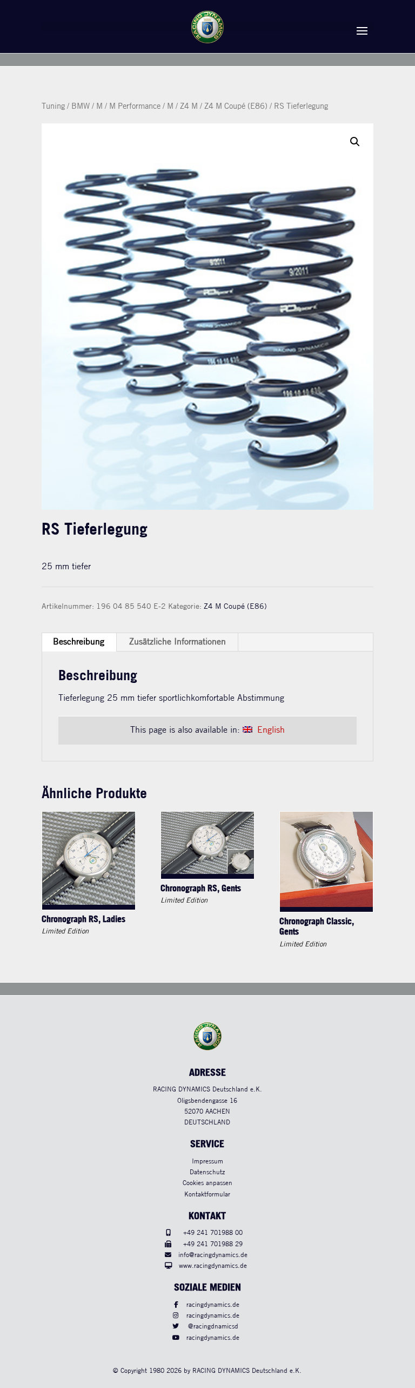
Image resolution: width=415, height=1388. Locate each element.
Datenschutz (207, 1172)
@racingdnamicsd (213, 1326)
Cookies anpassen (207, 1183)
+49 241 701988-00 (213, 1232)
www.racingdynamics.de (213, 1265)
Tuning (53, 106)
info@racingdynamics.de (212, 1255)
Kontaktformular (207, 1194)
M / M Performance (128, 106)
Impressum (207, 1161)
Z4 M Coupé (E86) (235, 106)
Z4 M (189, 106)
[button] (355, 142)
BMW (80, 106)
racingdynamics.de (212, 1304)
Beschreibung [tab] (78, 642)
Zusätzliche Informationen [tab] (177, 642)
